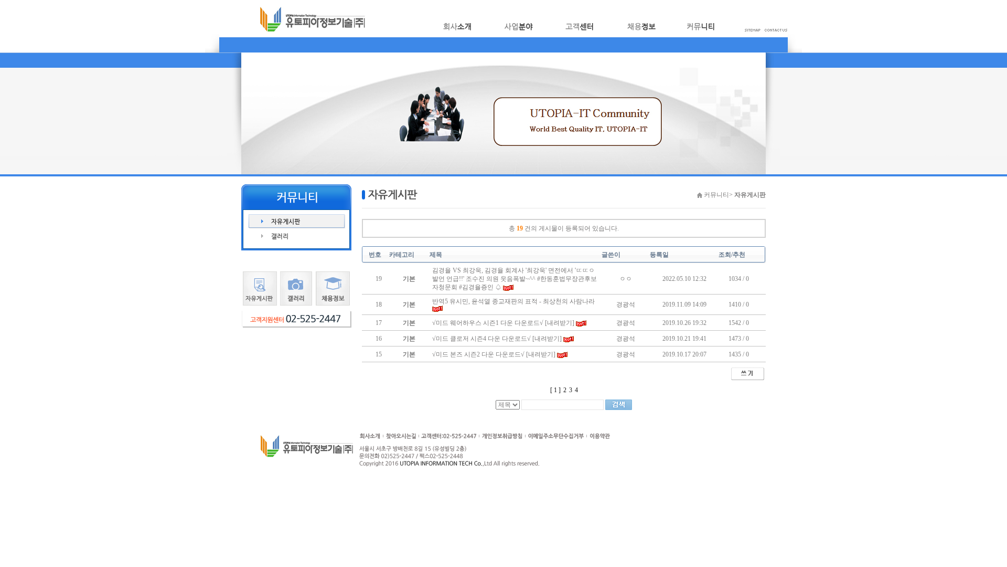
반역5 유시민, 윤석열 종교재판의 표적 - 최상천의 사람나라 (513, 301)
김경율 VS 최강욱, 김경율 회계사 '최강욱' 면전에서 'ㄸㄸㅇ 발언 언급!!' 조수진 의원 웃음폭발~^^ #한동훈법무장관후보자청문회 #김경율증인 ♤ (514, 279)
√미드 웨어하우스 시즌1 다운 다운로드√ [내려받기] (503, 323)
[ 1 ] (555, 390)
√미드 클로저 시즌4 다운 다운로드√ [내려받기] (497, 338)
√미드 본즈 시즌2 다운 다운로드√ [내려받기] (493, 354)
